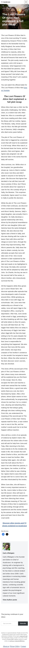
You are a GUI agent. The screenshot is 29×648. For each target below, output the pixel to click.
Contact (23, 646)
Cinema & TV (9, 8)
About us (6, 646)
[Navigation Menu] (26, 2)
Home (3, 8)
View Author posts (10, 600)
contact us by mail (23, 636)
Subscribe (23, 623)
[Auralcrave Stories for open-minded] (5, 2)
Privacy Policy (15, 646)
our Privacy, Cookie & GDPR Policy (17, 641)
